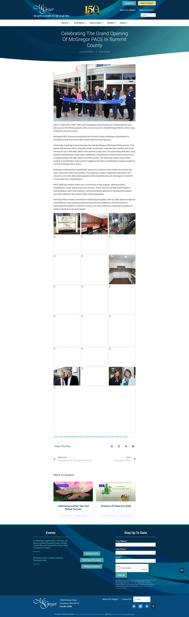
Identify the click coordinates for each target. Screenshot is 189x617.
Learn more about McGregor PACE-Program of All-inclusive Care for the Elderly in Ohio (90, 436)
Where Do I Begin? (128, 10)
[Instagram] (153, 606)
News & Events (95, 23)
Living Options (79, 23)
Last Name (121, 549)
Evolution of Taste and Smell (116, 506)
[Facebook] (134, 606)
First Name (121, 541)
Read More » (37, 551)
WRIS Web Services (116, 614)
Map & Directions (146, 10)
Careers (123, 23)
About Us (64, 23)
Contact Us (126, 599)
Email (119, 557)
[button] (111, 446)
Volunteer (110, 23)
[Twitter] (140, 606)
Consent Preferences (129, 614)
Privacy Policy (79, 614)
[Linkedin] (147, 606)
